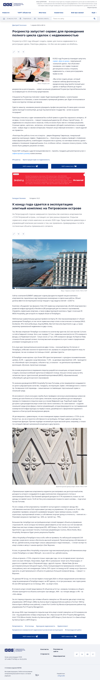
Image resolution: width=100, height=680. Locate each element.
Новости (5, 13)
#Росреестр (16, 160)
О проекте (44, 654)
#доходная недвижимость (45, 626)
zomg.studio (61, 676)
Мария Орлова (92, 7)
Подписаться (27, 18)
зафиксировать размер (21, 153)
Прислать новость (43, 18)
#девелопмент (63, 626)
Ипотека (42, 13)
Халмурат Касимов (19, 198)
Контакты (44, 649)
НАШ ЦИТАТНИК (41, 2)
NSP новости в (29, 166)
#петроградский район (73, 630)
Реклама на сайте (58, 650)
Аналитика (58, 13)
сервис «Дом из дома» (61, 61)
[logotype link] (13, 5)
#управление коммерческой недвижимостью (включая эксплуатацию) (37, 630)
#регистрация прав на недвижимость (36, 160)
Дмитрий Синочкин (19, 25)
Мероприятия (59, 656)
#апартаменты (17, 626)
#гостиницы (29, 626)
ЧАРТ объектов (24, 13)
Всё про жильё (77, 13)
